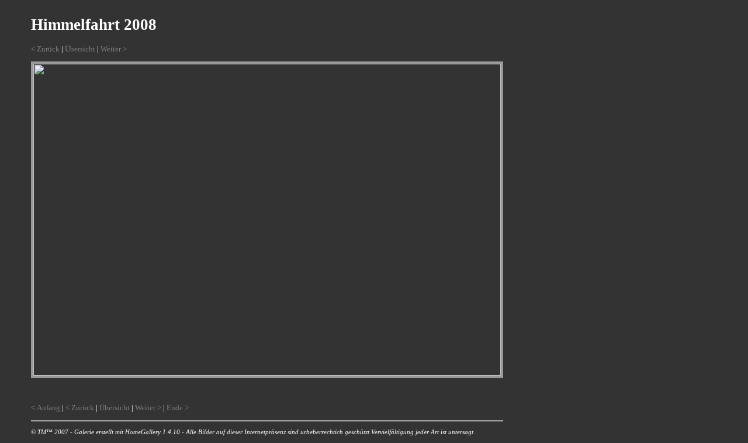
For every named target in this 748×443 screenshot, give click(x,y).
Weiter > (114, 48)
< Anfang (45, 407)
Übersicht (80, 48)
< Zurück (45, 48)
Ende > (178, 407)
